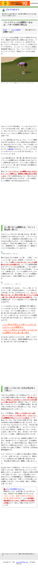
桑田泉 (11, 149)
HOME (5, 30)
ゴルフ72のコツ (12, 9)
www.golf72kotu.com (22, 562)
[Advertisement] (19, 104)
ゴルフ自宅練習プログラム (15, 489)
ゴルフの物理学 (16, 30)
